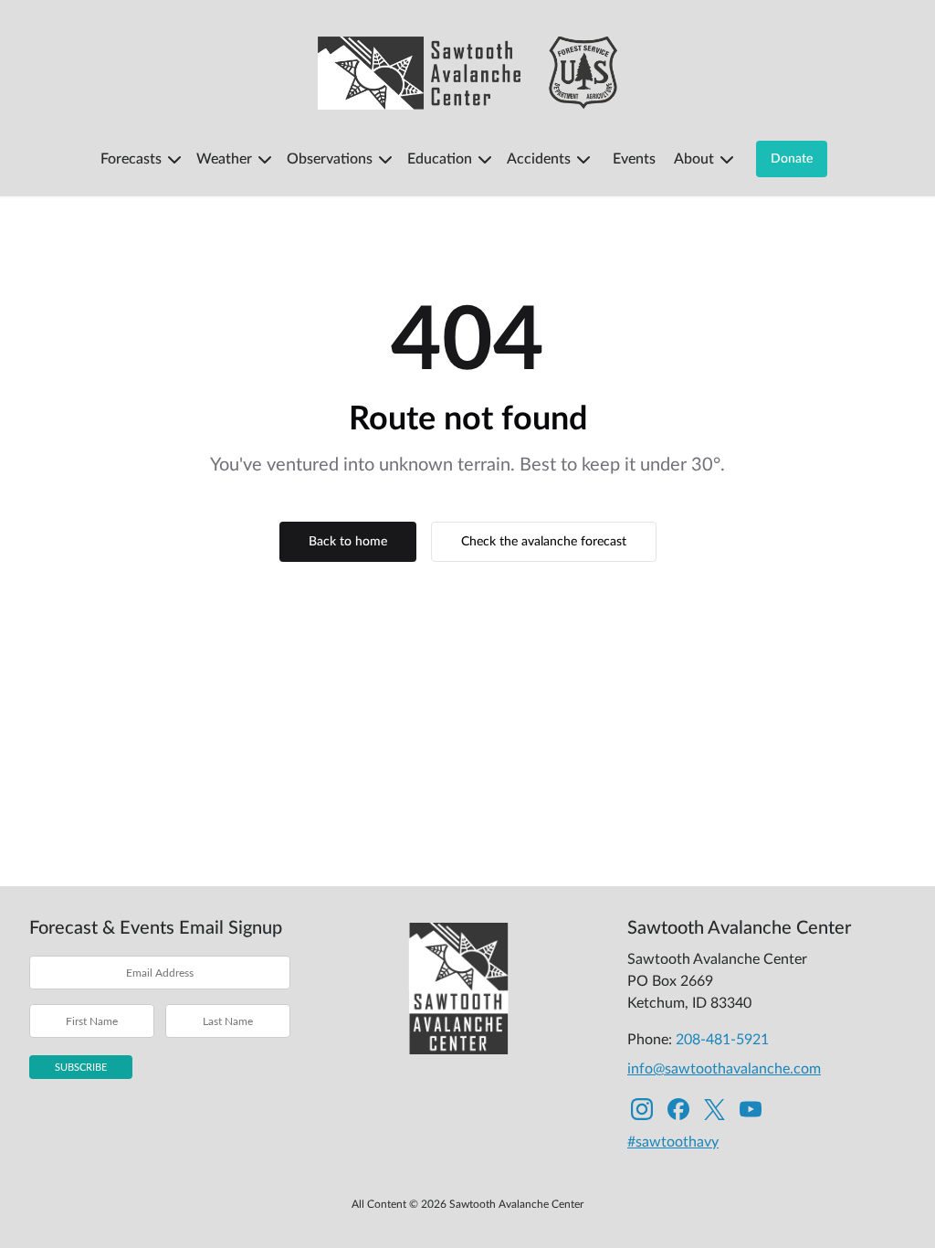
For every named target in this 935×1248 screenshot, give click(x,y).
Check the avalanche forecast (543, 541)
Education (439, 159)
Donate (792, 159)
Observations (330, 159)
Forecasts (131, 159)
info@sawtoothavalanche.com (724, 1069)
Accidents (539, 159)
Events (634, 159)
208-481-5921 (722, 1039)
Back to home (348, 541)
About (694, 159)
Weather (224, 159)
